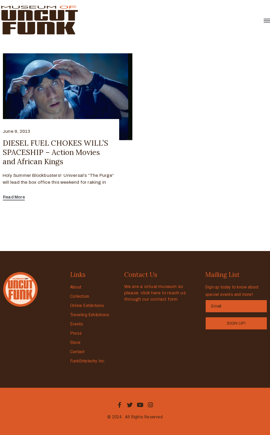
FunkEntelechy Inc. (87, 360)
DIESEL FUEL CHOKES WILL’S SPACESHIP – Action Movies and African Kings (55, 152)
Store (75, 342)
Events (76, 324)
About (75, 287)
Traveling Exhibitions (89, 314)
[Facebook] (119, 405)
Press (76, 333)
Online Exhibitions (87, 305)
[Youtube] (140, 405)
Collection (79, 296)
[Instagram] (150, 405)
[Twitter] (129, 405)
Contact (77, 351)
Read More (14, 197)
